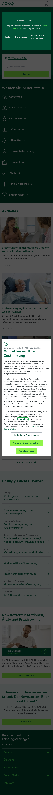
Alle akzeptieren (26, 451)
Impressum (34, 427)
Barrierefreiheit (10, 429)
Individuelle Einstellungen (26, 435)
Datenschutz (22, 419)
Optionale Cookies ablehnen (26, 443)
